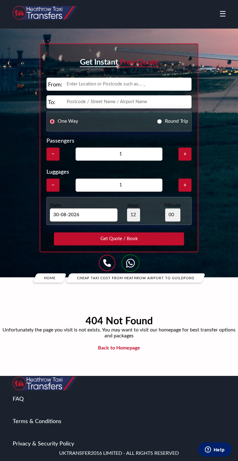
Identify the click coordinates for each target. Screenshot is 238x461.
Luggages (57, 172)
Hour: (133, 205)
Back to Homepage (119, 347)
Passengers (60, 141)
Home (49, 278)
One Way (68, 121)
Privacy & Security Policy (43, 444)
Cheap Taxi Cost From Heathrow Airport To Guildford (135, 278)
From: (55, 85)
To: (51, 102)
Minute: (172, 205)
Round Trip (176, 121)
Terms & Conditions (37, 421)
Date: (56, 205)
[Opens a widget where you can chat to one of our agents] (215, 450)
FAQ (18, 399)
